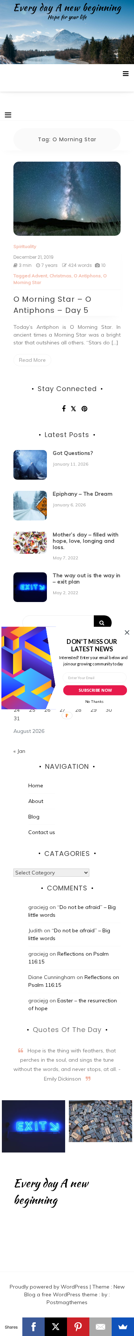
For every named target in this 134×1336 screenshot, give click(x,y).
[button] (92, 645)
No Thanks (94, 701)
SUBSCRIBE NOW (95, 690)
